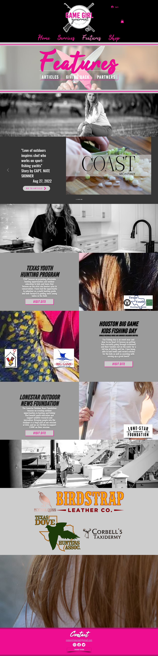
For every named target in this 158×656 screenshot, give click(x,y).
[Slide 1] (76, 199)
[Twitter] (83, 645)
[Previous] (8, 170)
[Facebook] (79, 645)
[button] (122, 21)
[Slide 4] (81, 199)
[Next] (150, 170)
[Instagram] (74, 645)
